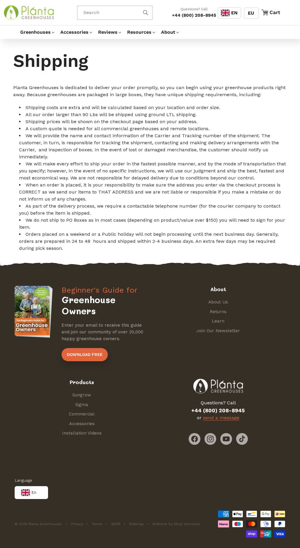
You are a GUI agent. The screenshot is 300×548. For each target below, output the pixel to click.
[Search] (145, 12)
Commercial (82, 414)
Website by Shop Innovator (176, 524)
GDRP (116, 524)
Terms (97, 524)
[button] (35, 32)
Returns (218, 311)
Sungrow (81, 395)
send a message (221, 417)
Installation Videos (82, 433)
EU (251, 13)
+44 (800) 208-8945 (194, 15)
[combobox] (115, 12)
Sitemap (136, 524)
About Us (218, 302)
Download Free (85, 354)
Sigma (81, 404)
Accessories (82, 423)
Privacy (77, 524)
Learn (218, 321)
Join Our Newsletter (218, 330)
